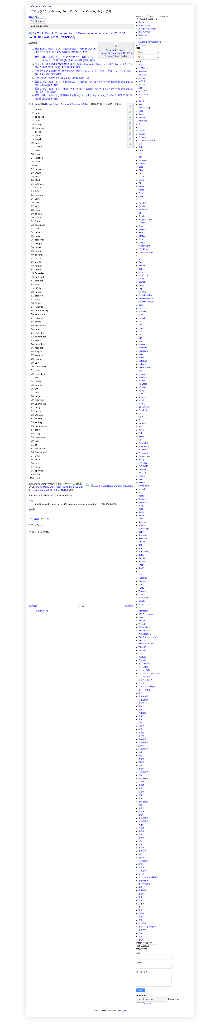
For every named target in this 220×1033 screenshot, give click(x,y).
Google (142, 216)
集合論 (141, 785)
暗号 (140, 693)
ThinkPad (143, 578)
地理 (140, 841)
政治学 (141, 811)
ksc (140, 308)
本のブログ (143, 22)
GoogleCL (143, 223)
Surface (142, 561)
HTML (141, 232)
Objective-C (144, 407)
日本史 (141, 867)
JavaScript (143, 275)
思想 (140, 775)
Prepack (142, 450)
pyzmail (142, 489)
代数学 (141, 825)
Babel (141, 101)
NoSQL (142, 400)
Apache (142, 85)
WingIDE (142, 647)
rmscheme (143, 502)
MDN (141, 371)
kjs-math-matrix (145, 295)
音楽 (140, 716)
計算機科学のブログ (147, 29)
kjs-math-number (146, 298)
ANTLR (142, 81)
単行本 (141, 831)
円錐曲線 (142, 713)
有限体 (141, 913)
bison (141, 111)
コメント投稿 (144, 670)
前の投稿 (129, 606)
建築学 (141, 759)
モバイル (142, 683)
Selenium (143, 535)
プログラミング (145, 680)
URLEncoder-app (146, 614)
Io (139, 256)
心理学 (141, 792)
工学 (140, 765)
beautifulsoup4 (145, 108)
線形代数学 (143, 821)
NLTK (141, 394)
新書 (140, 795)
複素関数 (142, 890)
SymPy (142, 568)
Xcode (141, 653)
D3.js (141, 154)
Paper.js (142, 423)
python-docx (144, 486)
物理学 (141, 894)
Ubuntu (142, 601)
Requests (143, 499)
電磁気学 (142, 851)
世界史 (141, 808)
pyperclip (143, 476)
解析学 (141, 726)
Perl (140, 427)
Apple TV (143, 91)
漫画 (140, 910)
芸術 (140, 752)
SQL (140, 548)
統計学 (141, 858)
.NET (141, 65)
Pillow (141, 437)
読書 (140, 864)
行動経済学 (143, 772)
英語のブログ (144, 35)
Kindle (141, 285)
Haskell (142, 229)
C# (140, 127)
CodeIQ (142, 134)
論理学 (141, 940)
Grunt (141, 226)
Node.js (142, 397)
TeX (140, 575)
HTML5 (142, 236)
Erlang (141, 180)
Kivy (140, 288)
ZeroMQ (142, 660)
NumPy (142, 404)
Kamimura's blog (41, 6)
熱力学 (141, 874)
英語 (49, 519)
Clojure (142, 131)
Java (141, 272)
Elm (140, 173)
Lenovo (142, 325)
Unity (141, 604)
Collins (85, 104)
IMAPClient (143, 249)
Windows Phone (146, 644)
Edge (141, 167)
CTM (141, 150)
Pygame (142, 469)
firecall (141, 190)
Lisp (140, 334)
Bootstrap (143, 121)
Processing (143, 453)
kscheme (142, 312)
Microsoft (142, 374)
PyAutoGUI (143, 466)
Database (143, 160)
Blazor (141, 114)
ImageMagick (144, 246)
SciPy (141, 532)
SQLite (141, 555)
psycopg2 (143, 463)
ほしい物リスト (36, 16)
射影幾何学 (143, 778)
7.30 (31, 500)
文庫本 (141, 904)
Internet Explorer (146, 252)
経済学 (141, 746)
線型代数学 (143, 818)
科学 (140, 723)
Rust (141, 509)
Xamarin (142, 650)
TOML (141, 588)
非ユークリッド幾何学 (148, 877)
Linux (141, 328)
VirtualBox (143, 621)
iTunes (141, 269)
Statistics (142, 558)
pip (140, 440)
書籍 (140, 788)
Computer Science (147, 140)
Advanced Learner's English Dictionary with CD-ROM (116, 51)
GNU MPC (143, 210)
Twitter (141, 594)
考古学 (141, 769)
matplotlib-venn (145, 367)
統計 (140, 854)
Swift (141, 565)
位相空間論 (143, 700)
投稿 (142, 52)
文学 (140, 900)
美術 (140, 887)
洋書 (140, 920)
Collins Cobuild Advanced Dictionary (63, 104)
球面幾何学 (143, 742)
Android (142, 78)
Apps (141, 39)
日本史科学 (143, 871)
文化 (140, 897)
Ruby (141, 506)
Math (141, 354)
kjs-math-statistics (146, 302)
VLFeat (142, 624)
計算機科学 (143, 749)
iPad (141, 262)
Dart (140, 157)
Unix (141, 608)
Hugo (141, 239)
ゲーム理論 (143, 667)
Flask (141, 196)
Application (143, 94)
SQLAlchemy (144, 552)
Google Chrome (146, 219)
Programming (144, 456)
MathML (142, 357)
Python (142, 482)
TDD (141, 571)
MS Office (143, 384)
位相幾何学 (143, 696)
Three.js (142, 581)
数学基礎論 (143, 802)
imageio (142, 242)
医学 (140, 706)
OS (140, 413)
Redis (141, 496)
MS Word (143, 387)
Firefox (141, 193)
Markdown (143, 351)
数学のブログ (144, 25)
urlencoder (143, 611)
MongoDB (143, 377)
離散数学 (142, 923)
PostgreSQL (144, 443)
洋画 (140, 917)
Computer (143, 137)
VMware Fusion (145, 627)
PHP (141, 433)
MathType (143, 361)
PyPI (141, 479)
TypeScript (143, 598)
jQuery (141, 279)
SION (141, 545)
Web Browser (144, 631)
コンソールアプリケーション (151, 673)
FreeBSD (143, 203)
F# (140, 183)
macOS (142, 344)
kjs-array (142, 292)
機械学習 (142, 739)
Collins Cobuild (112, 56)
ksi (140, 321)
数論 (140, 805)
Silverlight (143, 538)
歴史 (140, 936)
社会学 (141, 782)
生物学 (141, 815)
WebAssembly (145, 634)
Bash (141, 104)
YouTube (142, 657)
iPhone (142, 265)
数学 (140, 798)
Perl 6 (141, 430)
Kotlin (141, 305)
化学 (140, 719)
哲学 (140, 844)
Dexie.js (142, 163)
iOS (140, 259)
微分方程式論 (144, 884)
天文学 (141, 848)
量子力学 (142, 930)
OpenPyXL (143, 410)
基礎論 (141, 733)
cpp (140, 144)
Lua (140, 338)
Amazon (142, 75)
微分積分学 (143, 880)
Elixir (141, 170)
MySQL (142, 390)
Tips (140, 584)
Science (142, 525)
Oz (140, 420)
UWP (141, 617)
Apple (141, 88)
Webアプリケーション (148, 637)
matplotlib (143, 364)
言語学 (141, 762)
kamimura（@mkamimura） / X (152, 42)
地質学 (141, 838)
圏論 (140, 755)
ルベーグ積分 (144, 690)
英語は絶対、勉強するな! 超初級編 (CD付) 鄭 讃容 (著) (62, 78)
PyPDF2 (142, 473)
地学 (140, 834)
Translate (147, 1003)
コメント (144, 57)
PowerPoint (144, 446)
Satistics (142, 515)
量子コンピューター (147, 927)
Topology (143, 591)
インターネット (145, 663)
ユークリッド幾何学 (147, 686)
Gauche (142, 206)
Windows (143, 640)
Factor (141, 187)
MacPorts (143, 348)
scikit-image (144, 529)
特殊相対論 (143, 861)
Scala (141, 519)
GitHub (142, 45)
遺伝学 (141, 703)
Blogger (142, 117)
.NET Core (143, 68)
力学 (140, 933)
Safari (141, 512)
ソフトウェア (144, 677)
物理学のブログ (145, 32)
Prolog (141, 459)
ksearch (142, 318)
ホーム (81, 606)
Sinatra (142, 542)
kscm (141, 315)
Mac (140, 341)
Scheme (142, 522)
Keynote (142, 282)
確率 (140, 729)
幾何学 (141, 736)
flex (140, 200)
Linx (140, 331)
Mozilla (142, 381)
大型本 (141, 828)
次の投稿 (33, 606)
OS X (141, 417)
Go (140, 213)
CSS (141, 147)
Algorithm (143, 71)
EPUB (141, 177)
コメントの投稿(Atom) (38, 611)
